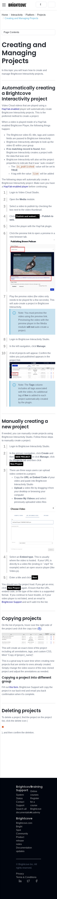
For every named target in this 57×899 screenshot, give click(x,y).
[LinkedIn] (20, 880)
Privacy (20, 873)
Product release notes (20, 840)
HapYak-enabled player (16, 186)
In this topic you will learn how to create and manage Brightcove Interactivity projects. (24, 72)
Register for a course (34, 802)
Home (5, 15)
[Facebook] (36, 880)
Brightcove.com (24, 823)
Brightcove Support (12, 602)
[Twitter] (28, 880)
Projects (41, 15)
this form (13, 687)
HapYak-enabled (10, 109)
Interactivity (17, 15)
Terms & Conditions (26, 877)
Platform (30, 15)
